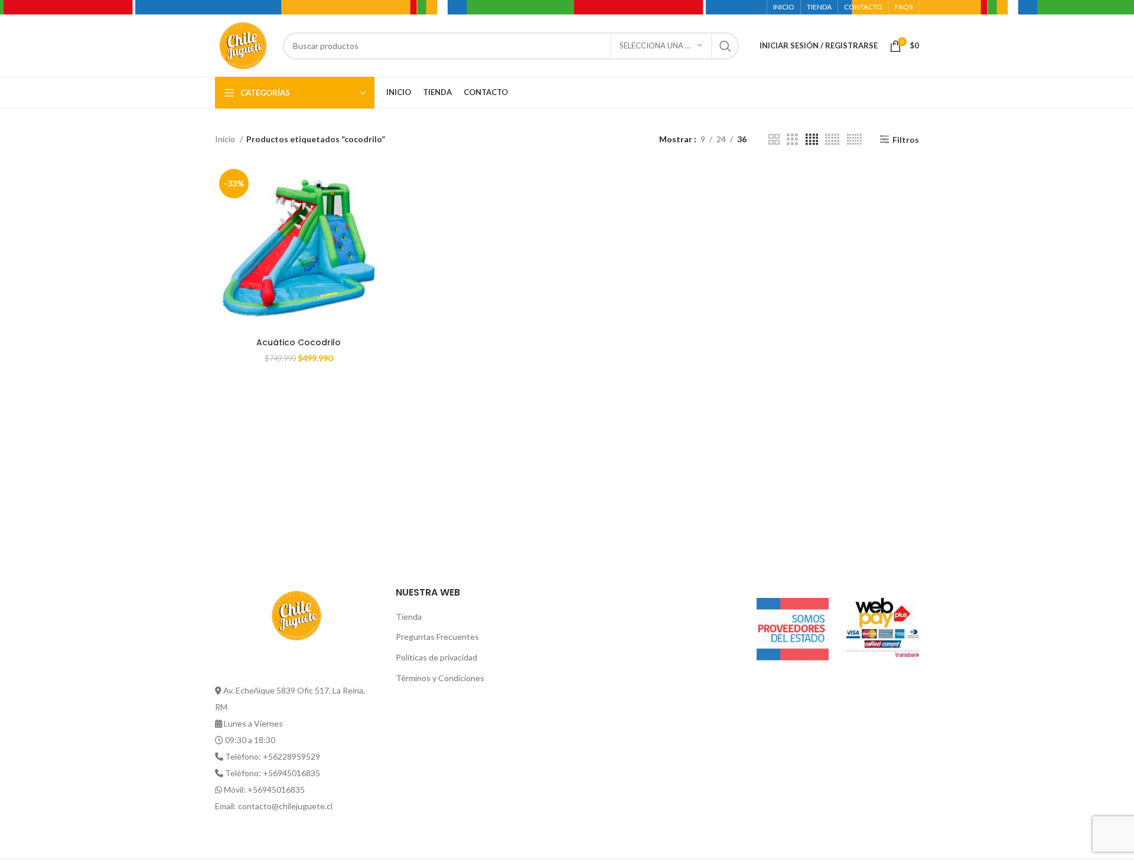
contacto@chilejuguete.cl (285, 806)
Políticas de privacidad (436, 657)
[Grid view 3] (792, 139)
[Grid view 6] (854, 139)
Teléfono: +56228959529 (272, 756)
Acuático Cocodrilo (298, 342)
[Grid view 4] (812, 139)
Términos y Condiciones (440, 678)
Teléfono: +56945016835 (272, 773)
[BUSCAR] (725, 46)
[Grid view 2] (774, 139)
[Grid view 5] (832, 139)
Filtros (905, 139)
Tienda (409, 617)
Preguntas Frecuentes (437, 637)
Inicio (226, 139)
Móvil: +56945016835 (264, 789)
